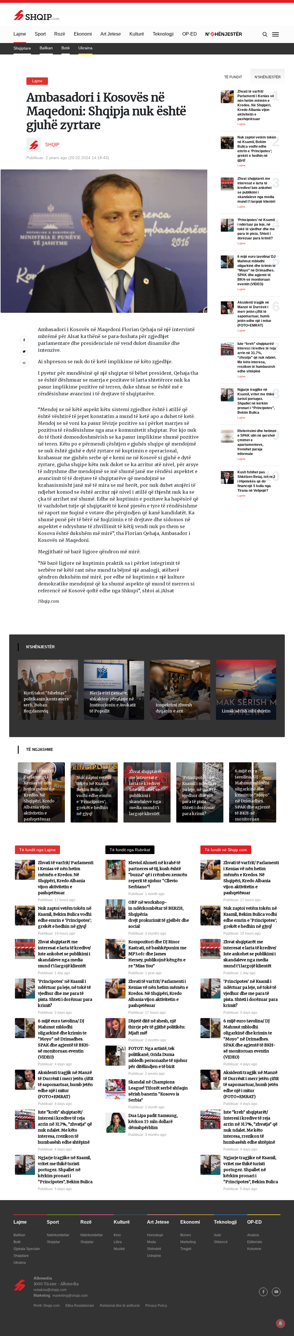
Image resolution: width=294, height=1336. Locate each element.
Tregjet (185, 1249)
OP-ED (189, 34)
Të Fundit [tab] (233, 77)
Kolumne (254, 1249)
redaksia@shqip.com (50, 1290)
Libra (118, 1242)
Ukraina (85, 48)
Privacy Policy (156, 1306)
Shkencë (221, 1242)
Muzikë (119, 1249)
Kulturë (136, 34)
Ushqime (154, 1256)
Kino (117, 1235)
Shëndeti (154, 1249)
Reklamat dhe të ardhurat (120, 1306)
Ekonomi (83, 34)
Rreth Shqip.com (47, 1306)
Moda (151, 1242)
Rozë (59, 34)
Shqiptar (53, 1242)
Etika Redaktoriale (79, 1306)
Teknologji (163, 34)
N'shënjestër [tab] (268, 77)
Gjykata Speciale (26, 1249)
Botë (65, 48)
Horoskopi (155, 1235)
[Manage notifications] (280, 1323)
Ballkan (46, 48)
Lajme (19, 34)
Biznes (185, 1235)
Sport (40, 34)
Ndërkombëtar (58, 1235)
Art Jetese (110, 34)
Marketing (188, 1242)
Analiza (253, 1235)
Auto (217, 1235)
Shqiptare (22, 48)
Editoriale (254, 1242)
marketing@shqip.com (70, 1296)
